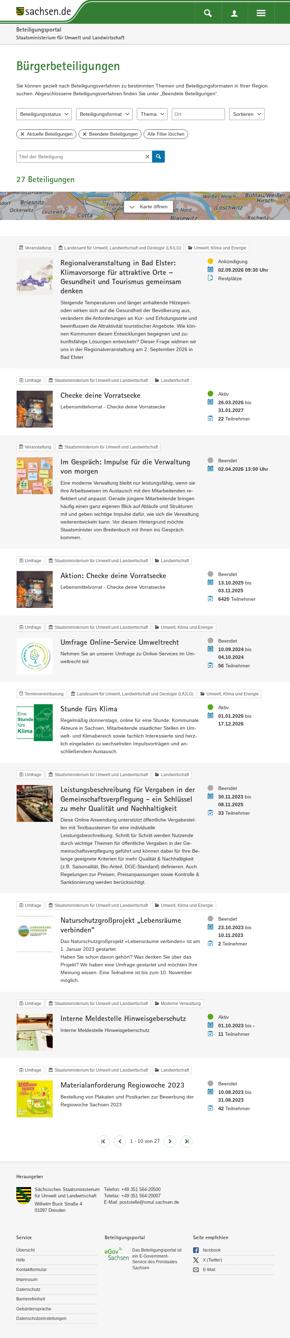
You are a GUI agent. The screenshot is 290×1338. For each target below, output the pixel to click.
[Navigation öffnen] (261, 13)
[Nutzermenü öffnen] (234, 13)
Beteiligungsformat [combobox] (101, 114)
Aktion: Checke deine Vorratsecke (113, 575)
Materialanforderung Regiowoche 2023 (122, 1084)
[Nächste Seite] (170, 1141)
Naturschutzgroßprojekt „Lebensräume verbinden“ (120, 924)
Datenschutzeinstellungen (41, 1318)
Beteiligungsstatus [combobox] (40, 114)
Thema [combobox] (149, 114)
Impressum (26, 1279)
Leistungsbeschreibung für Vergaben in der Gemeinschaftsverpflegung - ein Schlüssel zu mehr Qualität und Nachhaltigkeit (127, 799)
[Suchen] (158, 157)
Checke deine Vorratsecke (100, 395)
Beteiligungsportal (38, 29)
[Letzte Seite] (186, 1141)
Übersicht (25, 1250)
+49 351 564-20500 (141, 1189)
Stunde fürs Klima (88, 708)
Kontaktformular (31, 1269)
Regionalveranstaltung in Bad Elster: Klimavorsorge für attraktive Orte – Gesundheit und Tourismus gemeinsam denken (120, 276)
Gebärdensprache (33, 1308)
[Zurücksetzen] (147, 157)
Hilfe (20, 1260)
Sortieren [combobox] (243, 114)
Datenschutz (28, 1289)
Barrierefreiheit (30, 1299)
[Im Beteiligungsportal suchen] (208, 13)
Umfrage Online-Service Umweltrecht (119, 642)
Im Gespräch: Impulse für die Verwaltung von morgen (125, 466)
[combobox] (198, 114)
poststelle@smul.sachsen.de (149, 1202)
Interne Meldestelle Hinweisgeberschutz (123, 1018)
